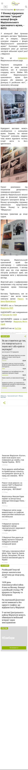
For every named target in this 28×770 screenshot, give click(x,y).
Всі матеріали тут (14, 648)
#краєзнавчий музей (12, 396)
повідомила (22, 58)
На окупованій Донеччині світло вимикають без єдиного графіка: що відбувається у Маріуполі (13, 604)
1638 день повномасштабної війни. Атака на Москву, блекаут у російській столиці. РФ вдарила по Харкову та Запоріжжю (13, 588)
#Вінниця (21, 396)
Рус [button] (6, 7)
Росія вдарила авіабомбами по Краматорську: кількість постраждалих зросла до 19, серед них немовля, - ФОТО (13, 472)
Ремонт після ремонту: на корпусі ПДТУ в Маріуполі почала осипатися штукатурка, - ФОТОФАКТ (12, 486)
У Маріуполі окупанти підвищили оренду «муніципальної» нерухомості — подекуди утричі (13, 527)
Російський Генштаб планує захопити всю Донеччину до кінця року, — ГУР (13, 573)
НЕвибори (8, 638)
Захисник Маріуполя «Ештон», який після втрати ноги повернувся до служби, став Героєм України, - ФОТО (14, 458)
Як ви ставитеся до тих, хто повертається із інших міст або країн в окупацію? (14, 345)
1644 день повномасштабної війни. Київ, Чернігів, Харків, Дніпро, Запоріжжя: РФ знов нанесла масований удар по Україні (13, 555)
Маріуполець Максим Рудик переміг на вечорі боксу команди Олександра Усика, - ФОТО (13, 499)
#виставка (3, 397)
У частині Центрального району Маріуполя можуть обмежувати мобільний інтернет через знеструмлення (14, 617)
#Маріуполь (4, 396)
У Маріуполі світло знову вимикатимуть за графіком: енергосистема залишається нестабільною (13, 513)
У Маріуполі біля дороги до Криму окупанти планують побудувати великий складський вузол (12, 540)
